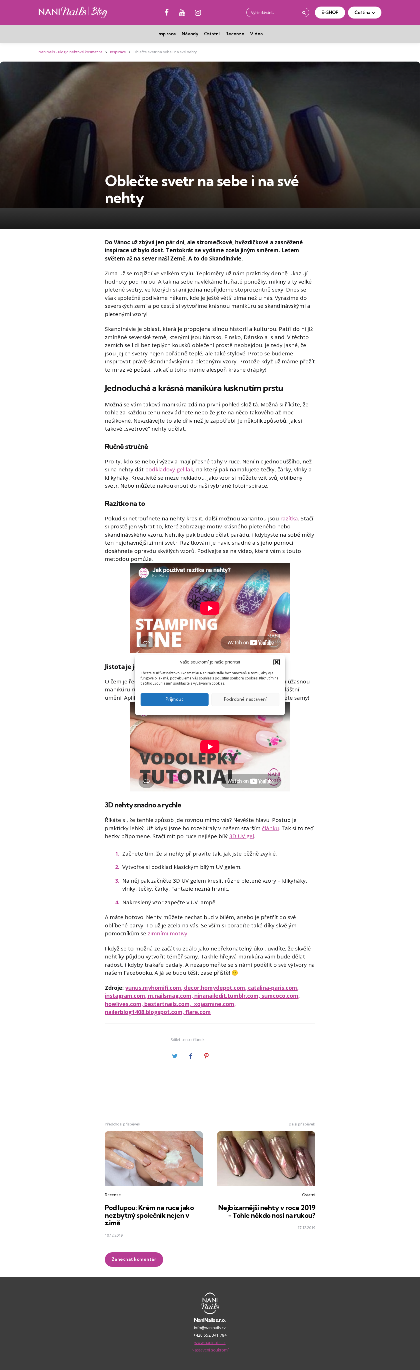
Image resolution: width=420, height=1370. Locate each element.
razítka (289, 518)
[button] (276, 662)
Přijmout (175, 699)
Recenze (234, 33)
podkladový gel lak (169, 469)
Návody (190, 33)
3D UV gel (241, 836)
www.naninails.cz (209, 1342)
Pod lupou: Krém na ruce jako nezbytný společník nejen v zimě (149, 1215)
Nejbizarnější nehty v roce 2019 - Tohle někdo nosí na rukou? (266, 1211)
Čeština (363, 12)
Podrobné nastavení (245, 699)
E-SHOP (330, 12)
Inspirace (166, 33)
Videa (256, 33)
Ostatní (212, 33)
